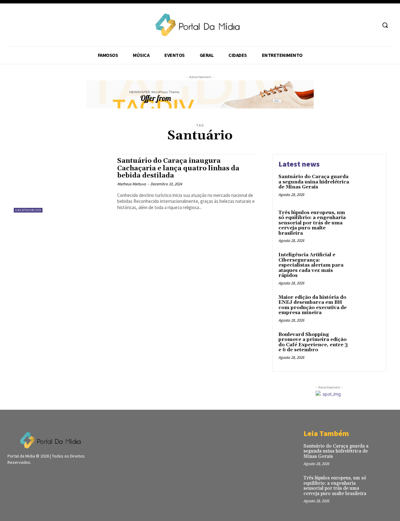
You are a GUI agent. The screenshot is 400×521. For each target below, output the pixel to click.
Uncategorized (28, 210)
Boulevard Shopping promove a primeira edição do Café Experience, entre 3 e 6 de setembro (313, 342)
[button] (385, 25)
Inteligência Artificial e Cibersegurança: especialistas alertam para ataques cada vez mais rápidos (310, 265)
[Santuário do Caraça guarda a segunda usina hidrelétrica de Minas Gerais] (366, 186)
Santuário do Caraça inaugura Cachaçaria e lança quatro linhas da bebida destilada (178, 168)
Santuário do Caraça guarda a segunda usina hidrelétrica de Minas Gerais (313, 182)
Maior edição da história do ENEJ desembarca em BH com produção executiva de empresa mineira (312, 305)
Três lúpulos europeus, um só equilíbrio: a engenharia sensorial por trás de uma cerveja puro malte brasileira (312, 223)
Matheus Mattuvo (131, 184)
